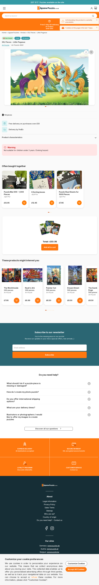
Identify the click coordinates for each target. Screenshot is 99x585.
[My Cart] (95, 8)
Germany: (49, 546)
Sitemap (49, 511)
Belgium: (49, 552)
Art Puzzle (5, 45)
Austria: (49, 549)
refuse (34, 577)
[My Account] (91, 8)
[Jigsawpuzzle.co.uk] (48, 8)
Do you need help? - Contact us (49, 520)
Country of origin (49, 517)
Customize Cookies (76, 563)
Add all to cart (50, 247)
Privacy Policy (49, 504)
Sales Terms (49, 508)
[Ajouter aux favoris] (91, 52)
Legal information (49, 501)
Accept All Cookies (76, 569)
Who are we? (49, 514)
